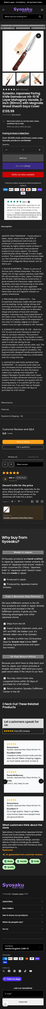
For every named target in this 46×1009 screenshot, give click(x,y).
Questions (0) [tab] (33, 457)
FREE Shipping (16, 114)
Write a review (23, 442)
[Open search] (5, 464)
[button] (3, 10)
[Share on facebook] (32, 502)
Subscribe (23, 1002)
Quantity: (5, 144)
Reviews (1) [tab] (12, 457)
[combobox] (23, 16)
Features (5, 409)
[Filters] (11, 464)
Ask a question (23, 447)
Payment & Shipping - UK (12, 416)
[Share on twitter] (37, 501)
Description (6, 226)
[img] (9, 731)
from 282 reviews (22, 731)
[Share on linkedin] (42, 501)
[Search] (40, 16)
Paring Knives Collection (15, 133)
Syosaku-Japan (17, 894)
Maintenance (7, 402)
